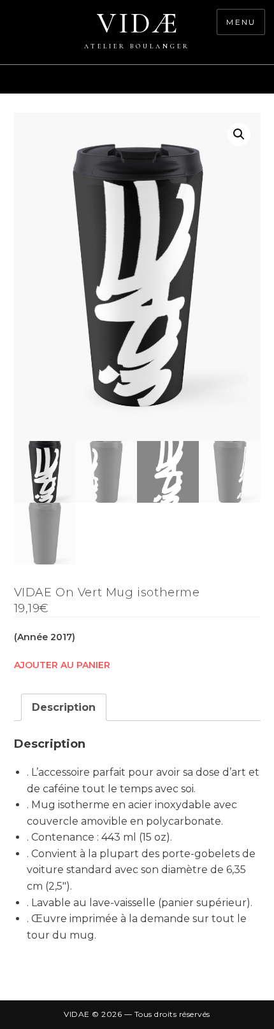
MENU (241, 22)
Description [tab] (64, 707)
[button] (238, 134)
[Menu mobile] (267, 86)
